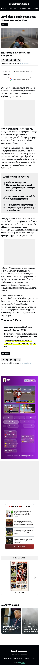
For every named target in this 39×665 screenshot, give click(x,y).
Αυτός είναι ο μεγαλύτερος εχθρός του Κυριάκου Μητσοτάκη (19, 197)
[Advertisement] (19, 113)
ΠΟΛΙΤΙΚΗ (4, 9)
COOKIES (33, 658)
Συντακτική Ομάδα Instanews (10, 64)
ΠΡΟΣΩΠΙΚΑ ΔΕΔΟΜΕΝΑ (16, 658)
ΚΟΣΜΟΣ (4, 24)
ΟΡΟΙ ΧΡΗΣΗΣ (26, 658)
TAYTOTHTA (6, 658)
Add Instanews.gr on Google (20, 80)
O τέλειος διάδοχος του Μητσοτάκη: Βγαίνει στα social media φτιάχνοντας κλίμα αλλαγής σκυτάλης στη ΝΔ (19, 186)
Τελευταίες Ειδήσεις (11, 320)
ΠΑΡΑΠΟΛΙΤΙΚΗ (13, 9)
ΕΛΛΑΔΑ (30, 9)
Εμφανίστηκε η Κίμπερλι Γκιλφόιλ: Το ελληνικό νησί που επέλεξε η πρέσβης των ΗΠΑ (20, 343)
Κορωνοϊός (6, 353)
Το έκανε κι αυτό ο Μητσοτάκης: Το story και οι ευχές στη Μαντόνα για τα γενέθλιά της (19, 207)
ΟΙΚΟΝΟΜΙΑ (22, 9)
